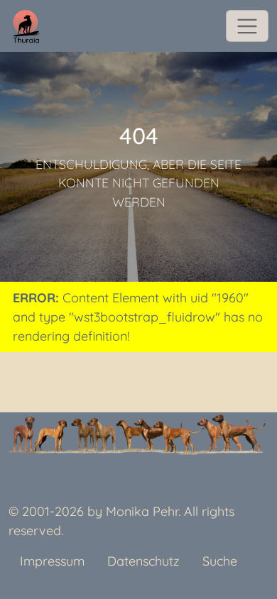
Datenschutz (143, 561)
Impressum (52, 561)
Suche (219, 561)
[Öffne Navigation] (247, 26)
